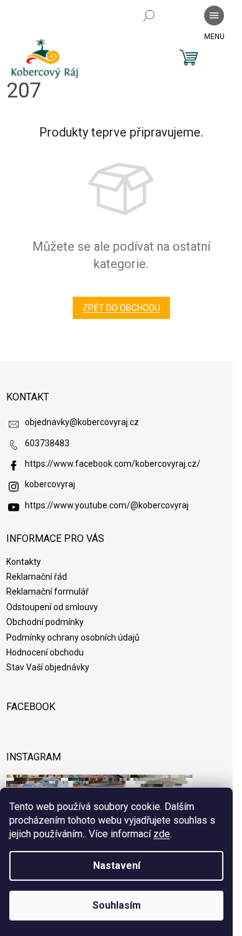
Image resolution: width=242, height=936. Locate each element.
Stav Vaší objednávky (47, 667)
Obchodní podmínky (45, 622)
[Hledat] (149, 15)
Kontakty (23, 562)
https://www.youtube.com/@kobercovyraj (107, 505)
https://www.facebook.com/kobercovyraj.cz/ (112, 464)
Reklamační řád (36, 577)
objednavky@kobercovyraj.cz (82, 422)
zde (161, 834)
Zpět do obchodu (121, 308)
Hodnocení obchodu (45, 652)
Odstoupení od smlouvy (52, 607)
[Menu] (214, 15)
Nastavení (116, 865)
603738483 (47, 443)
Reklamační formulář (47, 591)
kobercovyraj (50, 484)
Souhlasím (116, 905)
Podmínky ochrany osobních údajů (73, 637)
